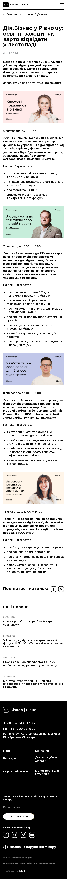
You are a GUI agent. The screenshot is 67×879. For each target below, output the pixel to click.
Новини (28, 14)
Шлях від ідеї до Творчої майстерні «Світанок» (28, 623)
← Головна (10, 14)
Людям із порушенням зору (33, 847)
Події (7, 750)
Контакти (42, 750)
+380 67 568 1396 (19, 723)
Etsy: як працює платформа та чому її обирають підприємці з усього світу (30, 663)
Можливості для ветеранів (47, 772)
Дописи (42, 14)
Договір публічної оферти (47, 759)
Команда (9, 758)
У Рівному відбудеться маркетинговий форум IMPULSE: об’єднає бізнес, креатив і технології (33, 643)
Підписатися (19, 816)
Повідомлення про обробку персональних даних (29, 863)
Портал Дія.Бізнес (16, 771)
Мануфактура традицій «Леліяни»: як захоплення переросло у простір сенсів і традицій (33, 683)
